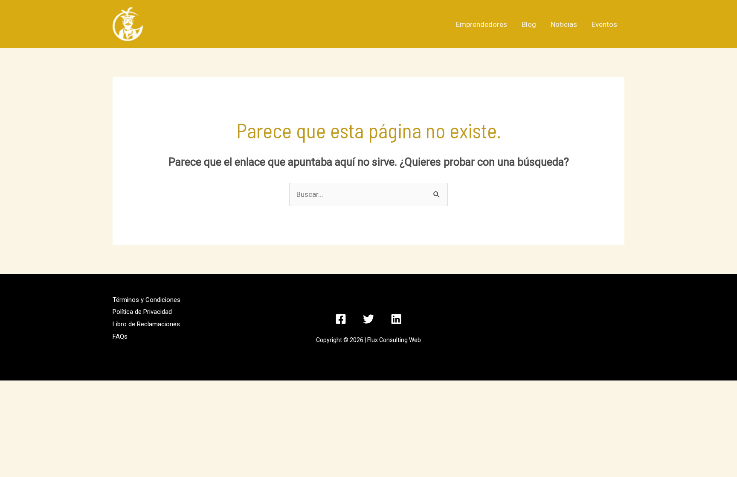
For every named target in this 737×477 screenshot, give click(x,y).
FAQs (120, 336)
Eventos (604, 24)
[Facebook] (340, 319)
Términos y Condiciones (146, 300)
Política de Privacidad (142, 312)
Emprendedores (481, 24)
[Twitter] (368, 319)
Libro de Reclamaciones (146, 324)
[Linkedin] (396, 319)
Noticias (564, 24)
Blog (529, 24)
